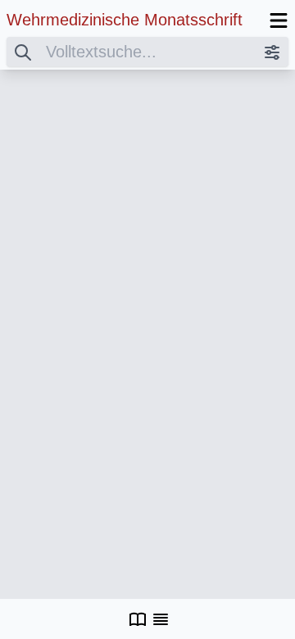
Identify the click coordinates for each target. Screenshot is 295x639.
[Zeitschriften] (138, 619)
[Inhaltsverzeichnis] (160, 619)
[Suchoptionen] (272, 51)
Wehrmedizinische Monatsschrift (125, 20)
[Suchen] (23, 51)
